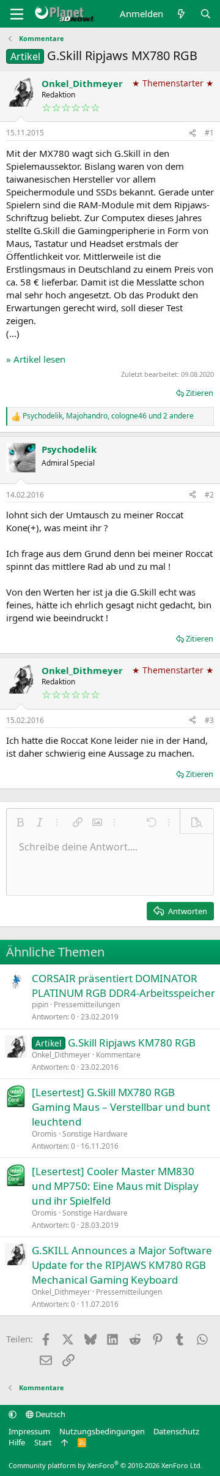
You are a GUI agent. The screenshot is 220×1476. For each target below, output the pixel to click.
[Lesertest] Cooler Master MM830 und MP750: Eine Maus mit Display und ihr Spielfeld (115, 1186)
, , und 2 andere (108, 416)
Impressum (29, 1431)
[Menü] (16, 14)
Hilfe (17, 1442)
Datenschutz (176, 1431)
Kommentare (118, 1055)
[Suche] (206, 13)
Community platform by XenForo (105, 1465)
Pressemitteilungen (87, 1004)
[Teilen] (192, 133)
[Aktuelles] (181, 13)
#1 (209, 132)
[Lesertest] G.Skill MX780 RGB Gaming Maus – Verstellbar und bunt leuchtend (121, 1107)
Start (43, 1442)
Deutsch (49, 1414)
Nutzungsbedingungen (102, 1431)
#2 (209, 495)
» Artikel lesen (35, 359)
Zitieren (199, 392)
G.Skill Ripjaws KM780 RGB (132, 1042)
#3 (209, 720)
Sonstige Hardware (95, 1134)
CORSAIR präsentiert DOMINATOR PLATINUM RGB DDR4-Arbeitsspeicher (123, 985)
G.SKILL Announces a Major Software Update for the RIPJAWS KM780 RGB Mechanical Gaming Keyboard (122, 1265)
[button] (20, 822)
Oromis (44, 1134)
